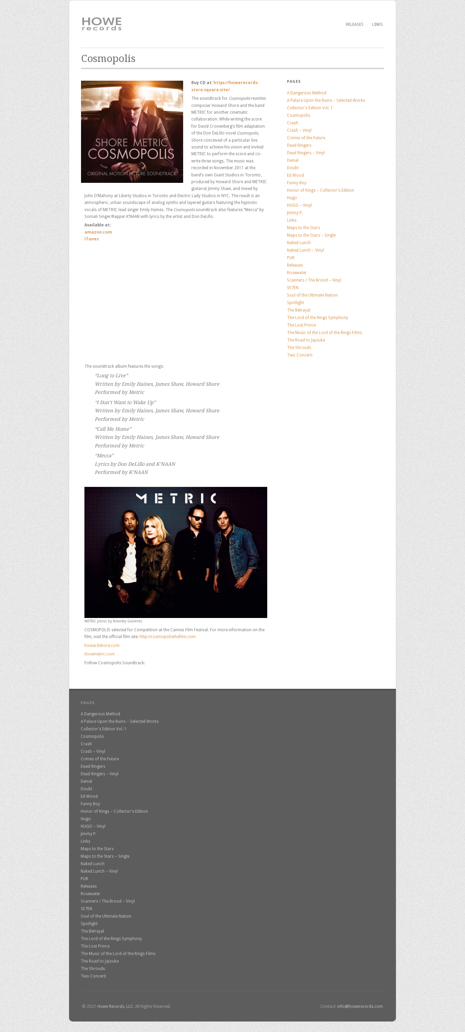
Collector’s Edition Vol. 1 (310, 108)
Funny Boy (296, 182)
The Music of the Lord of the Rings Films (324, 332)
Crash (292, 123)
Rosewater (297, 272)
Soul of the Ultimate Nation (312, 295)
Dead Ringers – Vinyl (306, 152)
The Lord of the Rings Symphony (317, 317)
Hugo (292, 197)
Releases (355, 24)
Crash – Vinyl (299, 130)
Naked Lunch (299, 242)
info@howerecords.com (360, 1006)
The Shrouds (299, 347)
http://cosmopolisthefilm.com (168, 636)
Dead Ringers (299, 145)
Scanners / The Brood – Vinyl (314, 280)
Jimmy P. (295, 212)
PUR (290, 257)
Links (377, 24)
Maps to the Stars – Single (311, 235)
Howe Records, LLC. (115, 1006)
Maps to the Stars (303, 227)
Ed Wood (295, 175)
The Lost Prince (301, 325)
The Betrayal (298, 310)
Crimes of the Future (306, 138)
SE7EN (293, 287)
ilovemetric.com (99, 654)
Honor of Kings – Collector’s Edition (320, 190)
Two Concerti (299, 355)
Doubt (293, 167)
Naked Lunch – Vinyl (305, 250)
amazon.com (98, 232)
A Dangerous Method (306, 93)
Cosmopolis (298, 115)
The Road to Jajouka (306, 340)
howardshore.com (101, 645)
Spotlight (295, 302)
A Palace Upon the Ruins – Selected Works (326, 100)
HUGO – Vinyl (299, 205)
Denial (293, 160)
